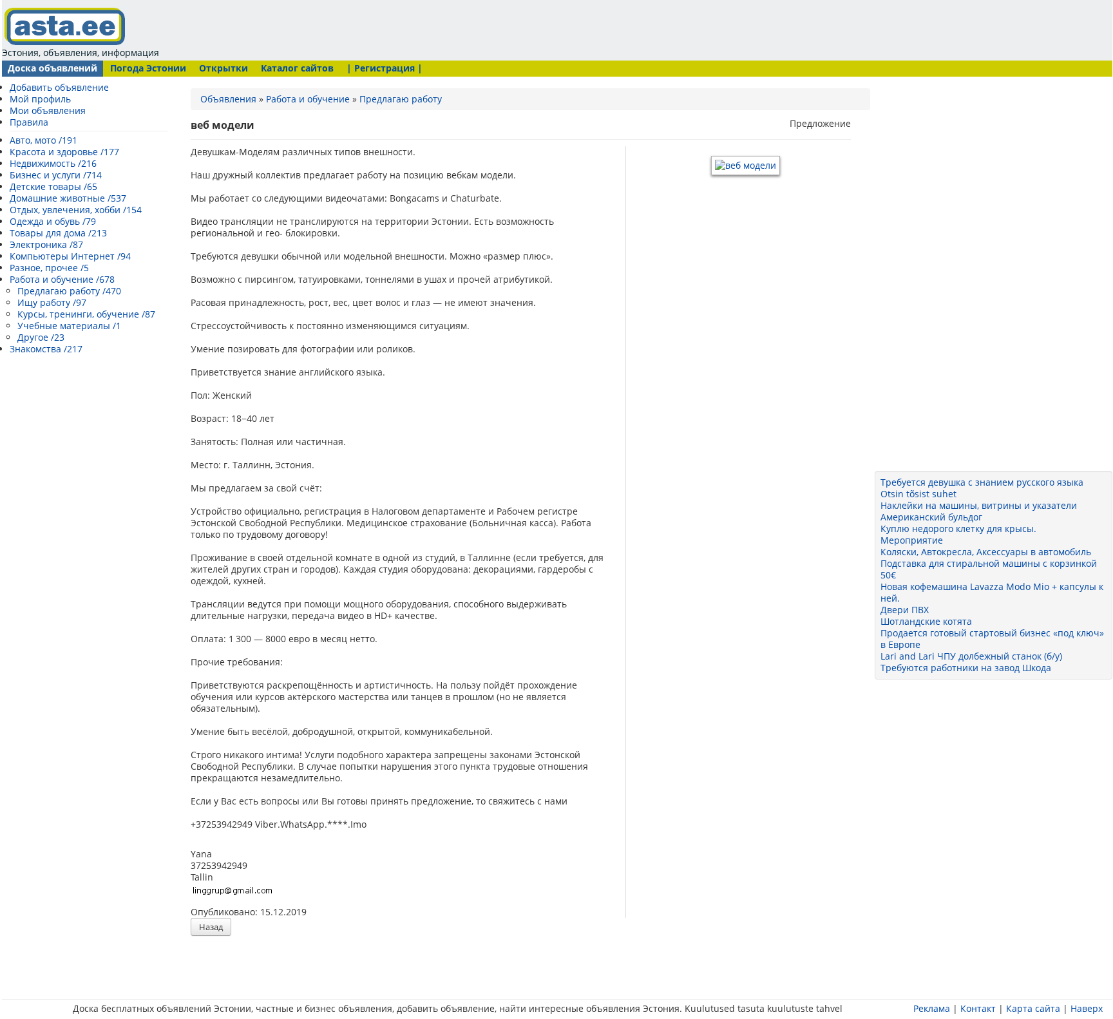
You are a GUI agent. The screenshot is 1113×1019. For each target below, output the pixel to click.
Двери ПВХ (904, 610)
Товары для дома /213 (58, 233)
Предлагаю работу (400, 99)
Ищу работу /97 (51, 302)
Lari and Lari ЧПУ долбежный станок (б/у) (971, 656)
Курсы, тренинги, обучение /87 (86, 314)
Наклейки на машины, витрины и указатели (978, 505)
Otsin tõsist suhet (918, 494)
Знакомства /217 (46, 349)
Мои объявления (48, 110)
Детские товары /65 (53, 186)
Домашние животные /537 (68, 198)
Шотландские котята (926, 621)
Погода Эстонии (148, 68)
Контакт (978, 1008)
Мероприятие (911, 540)
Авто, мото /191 (43, 140)
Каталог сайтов (297, 68)
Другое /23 (40, 337)
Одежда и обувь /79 (53, 221)
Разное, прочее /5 (49, 268)
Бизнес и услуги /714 (56, 175)
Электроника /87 (46, 244)
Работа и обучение (308, 99)
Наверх (1086, 1008)
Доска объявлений (52, 68)
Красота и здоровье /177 (64, 152)
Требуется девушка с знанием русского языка (981, 482)
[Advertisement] (409, 29)
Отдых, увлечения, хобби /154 (76, 210)
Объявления (228, 99)
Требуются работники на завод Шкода (965, 668)
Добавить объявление (59, 87)
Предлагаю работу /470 (69, 291)
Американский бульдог (931, 517)
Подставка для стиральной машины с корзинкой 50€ (988, 569)
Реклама (931, 1008)
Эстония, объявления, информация (80, 52)
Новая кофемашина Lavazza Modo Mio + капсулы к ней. (991, 592)
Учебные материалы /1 (69, 325)
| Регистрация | (385, 68)
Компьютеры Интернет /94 (70, 256)
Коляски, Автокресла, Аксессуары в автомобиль (985, 552)
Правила (29, 122)
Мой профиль (40, 99)
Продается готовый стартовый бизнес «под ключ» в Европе (992, 639)
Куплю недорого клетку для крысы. (958, 528)
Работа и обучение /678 (62, 279)
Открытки (223, 68)
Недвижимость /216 (53, 163)
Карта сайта (1033, 1008)
